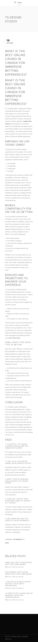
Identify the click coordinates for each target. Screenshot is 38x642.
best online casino (14, 338)
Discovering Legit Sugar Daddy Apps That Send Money (18, 573)
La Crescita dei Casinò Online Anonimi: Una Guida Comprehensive (19, 595)
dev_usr (9, 539)
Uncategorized (17, 539)
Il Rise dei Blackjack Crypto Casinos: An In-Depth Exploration (18, 584)
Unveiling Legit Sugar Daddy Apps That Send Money (18, 563)
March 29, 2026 (10, 588)
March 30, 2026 (10, 567)
